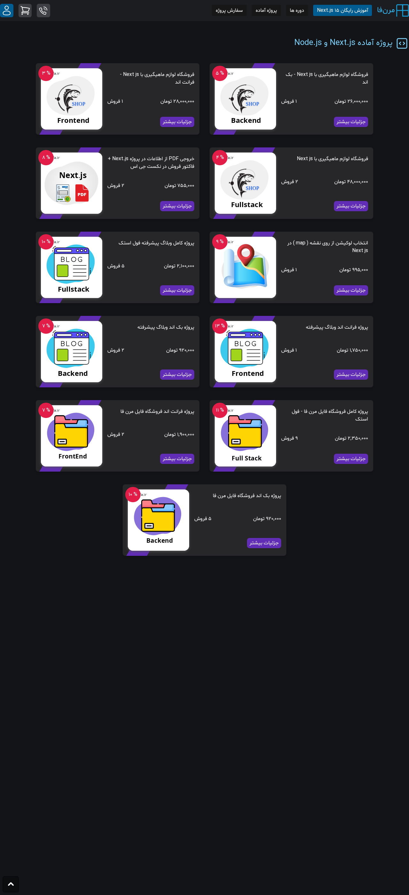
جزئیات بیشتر (351, 121)
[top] (11, 884)
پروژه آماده (266, 10)
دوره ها (297, 10)
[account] (6, 10)
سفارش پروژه (229, 10)
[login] (43, 10)
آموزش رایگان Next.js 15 (342, 10)
